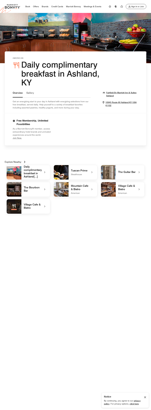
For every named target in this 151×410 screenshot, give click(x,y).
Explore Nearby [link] (13, 162)
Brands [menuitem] (45, 6)
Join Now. (27, 138)
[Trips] (121, 6)
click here (134, 404)
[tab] (18, 94)
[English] (116, 6)
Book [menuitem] (27, 6)
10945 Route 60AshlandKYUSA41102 (121, 104)
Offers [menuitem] (36, 6)
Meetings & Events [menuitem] (92, 6)
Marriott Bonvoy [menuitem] (73, 6)
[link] (110, 6)
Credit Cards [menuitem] (57, 6)
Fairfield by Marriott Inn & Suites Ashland (121, 94)
